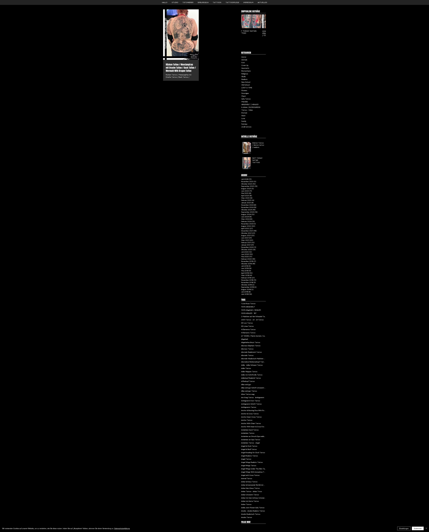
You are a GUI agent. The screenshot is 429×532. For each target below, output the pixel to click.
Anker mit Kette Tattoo (250, 501)
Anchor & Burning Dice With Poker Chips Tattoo (253, 410)
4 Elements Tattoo (248, 333)
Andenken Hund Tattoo (250, 430)
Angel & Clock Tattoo (249, 446)
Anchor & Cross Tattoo (250, 414)
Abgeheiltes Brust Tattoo (250, 342)
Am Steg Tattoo (247, 397)
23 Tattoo (260, 320)
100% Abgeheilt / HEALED (251, 310)
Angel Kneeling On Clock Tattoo (253, 452)
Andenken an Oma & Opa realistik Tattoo (253, 436)
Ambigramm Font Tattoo (250, 401)
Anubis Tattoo (246, 517)
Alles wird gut (246, 384)
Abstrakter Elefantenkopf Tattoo (253, 362)
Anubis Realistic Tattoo (256, 511)
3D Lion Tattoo (247, 323)
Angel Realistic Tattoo (249, 456)
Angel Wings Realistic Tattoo (252, 462)
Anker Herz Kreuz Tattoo (250, 488)
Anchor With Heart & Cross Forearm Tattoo (253, 427)
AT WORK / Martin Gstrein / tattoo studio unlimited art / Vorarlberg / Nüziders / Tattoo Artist (253, 336)
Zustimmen (418, 528)
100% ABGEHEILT (248, 307)
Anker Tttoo (257, 491)
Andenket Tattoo (247, 443)
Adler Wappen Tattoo (249, 371)
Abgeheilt (244, 339)
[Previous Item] (245, 21)
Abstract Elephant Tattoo (250, 346)
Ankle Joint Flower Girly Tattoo (252, 508)
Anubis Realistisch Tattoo (250, 514)
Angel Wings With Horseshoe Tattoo (253, 472)
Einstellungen (404, 528)
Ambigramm (259, 397)
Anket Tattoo (246, 504)
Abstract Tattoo (247, 349)
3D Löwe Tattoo (247, 326)
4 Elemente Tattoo (248, 329)
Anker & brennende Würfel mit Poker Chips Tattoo (253, 485)
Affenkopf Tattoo (248, 381)
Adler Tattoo (246, 368)
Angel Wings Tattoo (248, 465)
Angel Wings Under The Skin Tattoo (253, 469)
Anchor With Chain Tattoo (251, 423)
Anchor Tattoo (246, 420)
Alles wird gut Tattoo (249, 391)
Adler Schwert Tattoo (254, 365)
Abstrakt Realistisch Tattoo (251, 352)
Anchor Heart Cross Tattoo (251, 417)
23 (253, 320)
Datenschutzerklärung (122, 528)
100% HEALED (246, 313)
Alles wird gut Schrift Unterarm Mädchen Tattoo (253, 388)
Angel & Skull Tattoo (249, 449)
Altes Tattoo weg (247, 394)
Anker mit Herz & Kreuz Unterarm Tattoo (253, 498)
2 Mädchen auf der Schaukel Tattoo (253, 316)
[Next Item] (262, 21)
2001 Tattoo (246, 320)
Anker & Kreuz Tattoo (249, 482)
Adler (243, 365)
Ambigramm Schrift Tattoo (251, 404)
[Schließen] (426, 528)
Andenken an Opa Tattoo (250, 440)
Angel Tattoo (246, 459)
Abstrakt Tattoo (247, 355)
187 (255, 313)
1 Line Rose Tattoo (248, 303)
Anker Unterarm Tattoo (250, 495)
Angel (258, 443)
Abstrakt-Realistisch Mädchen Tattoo (253, 359)
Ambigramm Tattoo (248, 407)
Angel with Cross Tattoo (250, 475)
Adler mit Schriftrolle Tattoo (251, 375)
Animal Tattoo (246, 478)
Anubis (243, 511)
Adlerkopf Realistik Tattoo (251, 378)
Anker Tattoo (246, 491)
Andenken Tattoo (247, 433)
